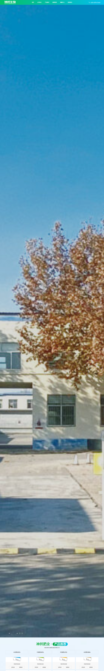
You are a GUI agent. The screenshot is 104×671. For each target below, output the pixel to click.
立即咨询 (13, 663)
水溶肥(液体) (87, 652)
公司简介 (39, 2)
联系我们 (70, 2)
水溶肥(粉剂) (16, 652)
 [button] (22, 633)
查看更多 (21, 663)
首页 (33, 2)
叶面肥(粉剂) (40, 652)
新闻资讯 (55, 2)
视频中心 (62, 2)
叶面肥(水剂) (63, 652)
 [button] (19, 633)
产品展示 (47, 2)
